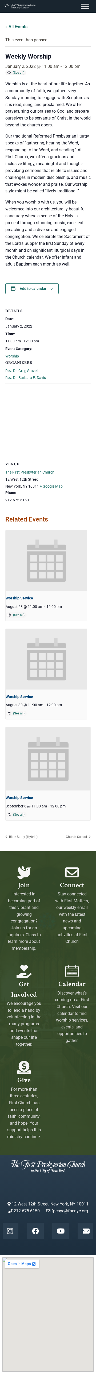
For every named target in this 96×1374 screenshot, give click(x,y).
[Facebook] (35, 1231)
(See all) (18, 72)
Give (24, 1080)
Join (24, 885)
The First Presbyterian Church (29, 472)
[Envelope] (86, 1231)
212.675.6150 (26, 1210)
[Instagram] (10, 1231)
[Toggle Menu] (85, 6)
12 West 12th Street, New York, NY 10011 (50, 1204)
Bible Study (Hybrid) (23, 837)
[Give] (24, 1067)
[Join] (24, 872)
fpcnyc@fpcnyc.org (69, 1210)
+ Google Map (51, 486)
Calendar (72, 984)
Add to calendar (33, 288)
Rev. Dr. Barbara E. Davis (25, 377)
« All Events (16, 26)
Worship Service (19, 598)
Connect (72, 885)
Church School (77, 837)
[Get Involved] (24, 971)
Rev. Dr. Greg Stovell (21, 371)
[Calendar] (72, 971)
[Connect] (72, 872)
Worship (12, 356)
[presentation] (46, 560)
